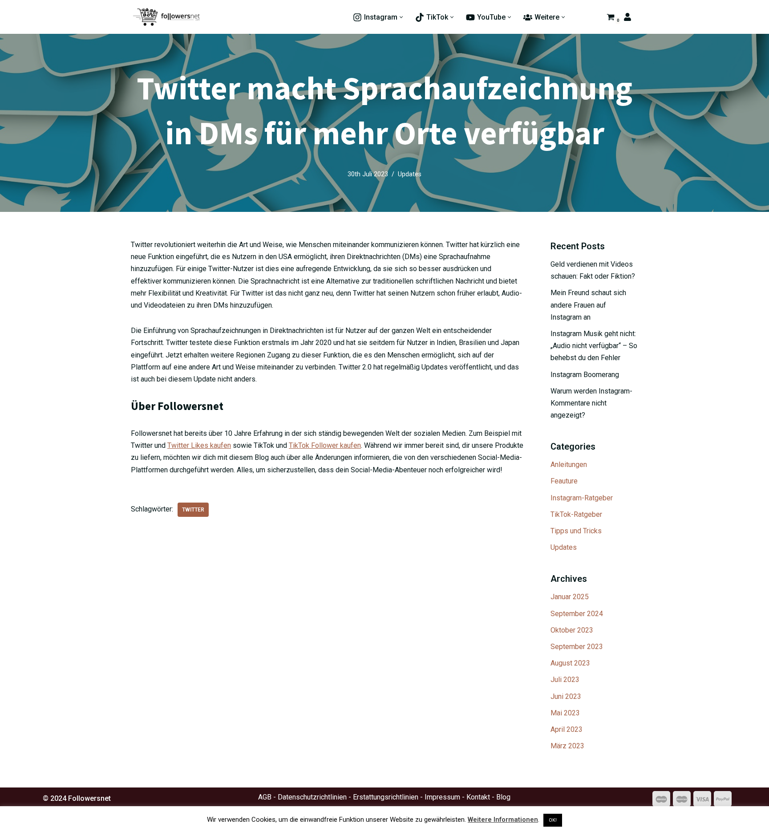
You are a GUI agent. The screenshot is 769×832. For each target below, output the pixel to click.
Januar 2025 (569, 597)
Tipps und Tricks (576, 531)
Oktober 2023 (571, 630)
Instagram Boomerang (584, 374)
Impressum (442, 797)
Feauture (564, 481)
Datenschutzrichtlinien (312, 797)
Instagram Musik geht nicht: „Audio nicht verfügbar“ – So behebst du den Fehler (593, 345)
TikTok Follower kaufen (325, 445)
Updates (409, 174)
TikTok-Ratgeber (576, 514)
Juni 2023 (565, 696)
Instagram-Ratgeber (581, 498)
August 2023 (570, 663)
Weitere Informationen (503, 820)
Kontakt (478, 797)
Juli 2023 (564, 679)
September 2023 (576, 646)
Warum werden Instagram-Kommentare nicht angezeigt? (591, 403)
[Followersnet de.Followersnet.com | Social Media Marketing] (166, 17)
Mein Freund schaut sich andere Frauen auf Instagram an (588, 304)
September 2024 (576, 613)
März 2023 (567, 746)
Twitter (193, 510)
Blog (503, 797)
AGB (264, 797)
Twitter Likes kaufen (199, 445)
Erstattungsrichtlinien (385, 797)
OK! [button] (553, 820)
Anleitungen (568, 464)
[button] (401, 17)
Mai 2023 (565, 713)
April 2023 (566, 729)
